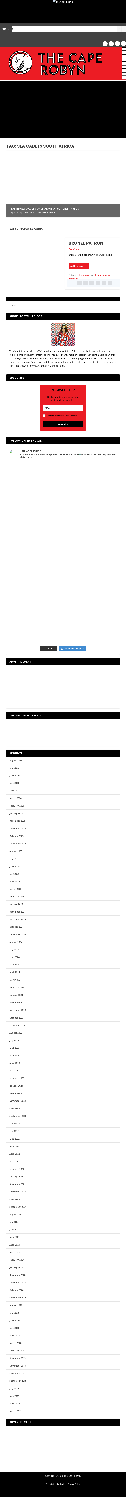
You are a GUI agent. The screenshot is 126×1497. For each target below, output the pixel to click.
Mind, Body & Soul (50, 212)
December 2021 (17, 1184)
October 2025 (16, 836)
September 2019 (17, 1380)
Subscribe (63, 424)
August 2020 (15, 1305)
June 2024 (14, 957)
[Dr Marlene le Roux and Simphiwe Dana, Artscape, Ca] (36, 568)
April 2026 (14, 790)
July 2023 (14, 1040)
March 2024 (15, 979)
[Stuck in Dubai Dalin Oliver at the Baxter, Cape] (90, 568)
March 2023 (15, 1070)
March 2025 (15, 888)
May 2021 (14, 1237)
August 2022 (15, 1123)
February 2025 (16, 896)
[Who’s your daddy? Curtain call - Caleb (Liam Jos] (36, 477)
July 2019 (14, 1388)
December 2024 (17, 911)
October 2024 (16, 926)
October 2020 (16, 1290)
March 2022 (15, 1161)
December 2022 (17, 1093)
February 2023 (16, 1078)
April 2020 (14, 1335)
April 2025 (14, 881)
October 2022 (16, 1108)
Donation (84, 274)
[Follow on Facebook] (105, 43)
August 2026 (15, 760)
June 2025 (14, 866)
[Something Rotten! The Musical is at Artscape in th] (36, 628)
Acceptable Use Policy (56, 1484)
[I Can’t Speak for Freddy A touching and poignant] (90, 477)
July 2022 (14, 1131)
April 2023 (14, 1063)
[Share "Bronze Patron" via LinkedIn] (98, 283)
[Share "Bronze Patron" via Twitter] (85, 283)
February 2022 (16, 1169)
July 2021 (14, 1221)
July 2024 (14, 949)
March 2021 (15, 1252)
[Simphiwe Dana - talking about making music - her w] (90, 538)
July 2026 (14, 767)
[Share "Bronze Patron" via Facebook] (79, 283)
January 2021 (16, 1267)
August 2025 (15, 851)
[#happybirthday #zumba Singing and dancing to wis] (36, 507)
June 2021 (14, 1229)
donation (73, 278)
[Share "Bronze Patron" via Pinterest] (91, 283)
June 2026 (14, 775)
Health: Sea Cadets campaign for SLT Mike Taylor (44, 209)
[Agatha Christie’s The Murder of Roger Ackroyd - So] (36, 598)
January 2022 (16, 1176)
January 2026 (16, 813)
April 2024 (14, 972)
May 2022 (14, 1146)
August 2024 (15, 942)
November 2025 (17, 828)
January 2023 (16, 1085)
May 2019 (14, 1396)
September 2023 (17, 1025)
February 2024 (16, 987)
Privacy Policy (74, 1484)
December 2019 (17, 1358)
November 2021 (17, 1191)
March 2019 (15, 1411)
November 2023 (17, 1010)
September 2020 (17, 1297)
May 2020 (14, 1327)
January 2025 (16, 904)
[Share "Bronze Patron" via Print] (110, 283)
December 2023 (17, 1002)
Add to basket (78, 265)
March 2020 (15, 1343)
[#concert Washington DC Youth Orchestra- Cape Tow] (90, 628)
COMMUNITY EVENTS (32, 212)
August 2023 (15, 1032)
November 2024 (17, 919)
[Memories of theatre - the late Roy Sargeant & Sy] (36, 538)
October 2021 (16, 1199)
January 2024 (16, 994)
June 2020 (14, 1320)
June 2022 (14, 1138)
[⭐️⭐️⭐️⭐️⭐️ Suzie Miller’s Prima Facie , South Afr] (90, 507)
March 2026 (15, 798)
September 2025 (17, 843)
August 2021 (15, 1214)
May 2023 (14, 1055)
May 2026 (14, 782)
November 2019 (17, 1365)
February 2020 (16, 1350)
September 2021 (17, 1206)
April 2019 (14, 1403)
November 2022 (17, 1100)
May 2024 (14, 964)
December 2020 (17, 1275)
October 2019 (16, 1373)
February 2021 (16, 1259)
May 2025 (14, 873)
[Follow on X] (117, 43)
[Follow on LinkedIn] (123, 43)
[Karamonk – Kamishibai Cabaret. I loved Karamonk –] (90, 598)
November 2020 (17, 1282)
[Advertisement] (63, 102)
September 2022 (17, 1115)
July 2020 (14, 1312)
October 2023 (16, 1017)
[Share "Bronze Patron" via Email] (104, 283)
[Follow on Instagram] (111, 43)
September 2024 (17, 934)
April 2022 (14, 1153)
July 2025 (14, 858)
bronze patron (102, 274)
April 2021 (14, 1244)
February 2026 (16, 805)
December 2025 (17, 820)
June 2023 (14, 1047)
